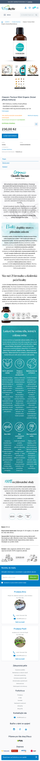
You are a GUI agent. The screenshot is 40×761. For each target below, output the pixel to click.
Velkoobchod (20, 683)
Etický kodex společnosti (20, 681)
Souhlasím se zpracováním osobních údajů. (15, 582)
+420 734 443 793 (21, 652)
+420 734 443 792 (21, 615)
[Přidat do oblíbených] (36, 124)
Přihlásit (33, 577)
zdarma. (30, 2)
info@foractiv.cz (21, 717)
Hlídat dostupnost (10, 136)
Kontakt (20, 700)
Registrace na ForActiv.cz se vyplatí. (15, 757)
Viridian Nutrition (7, 149)
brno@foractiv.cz (21, 618)
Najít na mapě (20, 622)
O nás (20, 698)
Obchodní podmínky (20, 675)
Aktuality (20, 706)
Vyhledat (36, 15)
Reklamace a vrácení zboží (20, 672)
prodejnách (21, 120)
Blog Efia (20, 708)
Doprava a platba (20, 670)
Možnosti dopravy (33, 115)
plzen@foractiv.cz (21, 655)
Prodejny (20, 695)
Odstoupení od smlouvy (20, 686)
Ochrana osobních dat (20, 678)
